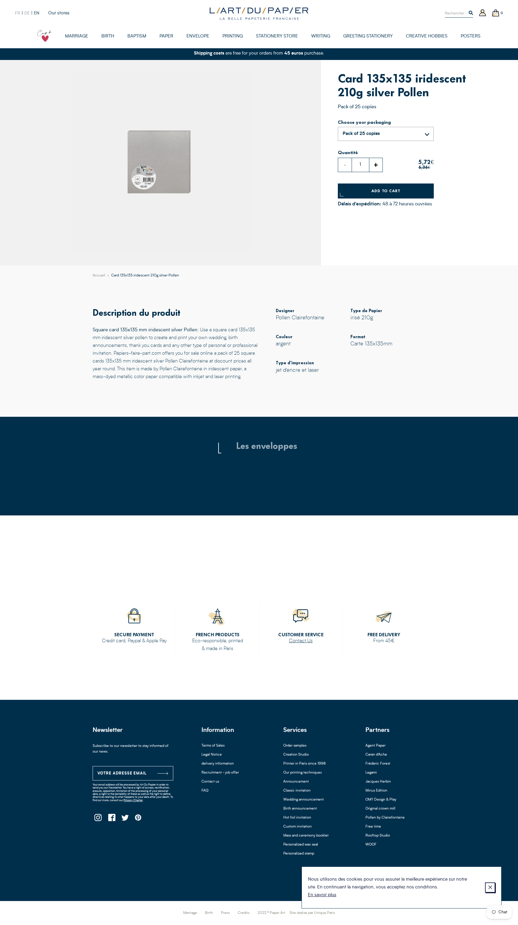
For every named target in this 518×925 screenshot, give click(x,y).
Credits (243, 913)
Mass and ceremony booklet (306, 835)
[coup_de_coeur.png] (44, 36)
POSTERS (471, 36)
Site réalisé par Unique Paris (312, 913)
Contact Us (301, 641)
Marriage (190, 913)
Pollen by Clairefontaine (385, 817)
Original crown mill (380, 808)
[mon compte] (482, 13)
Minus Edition (376, 790)
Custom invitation (297, 826)
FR (17, 13)
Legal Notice (211, 754)
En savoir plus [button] (322, 895)
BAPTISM (136, 36)
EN (36, 13)
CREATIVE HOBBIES (427, 36)
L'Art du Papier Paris (259, 13)
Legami (371, 772)
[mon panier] (495, 13)
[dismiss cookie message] (490, 887)
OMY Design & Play (380, 799)
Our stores (59, 13)
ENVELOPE (197, 36)
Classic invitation (297, 790)
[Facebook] (111, 819)
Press (225, 913)
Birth (209, 913)
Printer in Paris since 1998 (304, 763)
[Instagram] (98, 819)
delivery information (217, 763)
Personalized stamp (298, 853)
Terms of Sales (213, 745)
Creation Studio (296, 754)
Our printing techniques (302, 772)
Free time (373, 826)
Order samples (294, 745)
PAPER (166, 36)
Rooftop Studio (377, 835)
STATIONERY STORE (277, 36)
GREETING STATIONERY (368, 36)
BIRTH (107, 36)
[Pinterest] (138, 819)
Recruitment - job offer (220, 772)
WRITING (320, 36)
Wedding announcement (303, 799)
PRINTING (232, 36)
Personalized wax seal (300, 844)
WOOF (371, 844)
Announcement (296, 781)
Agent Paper (375, 745)
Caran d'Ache (376, 754)
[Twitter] (125, 819)
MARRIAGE (76, 36)
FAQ (204, 790)
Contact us (210, 781)
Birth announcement (300, 808)
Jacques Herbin (378, 781)
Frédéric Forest (377, 763)
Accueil (99, 275)
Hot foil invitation (297, 817)
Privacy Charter (133, 800)
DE (27, 13)
